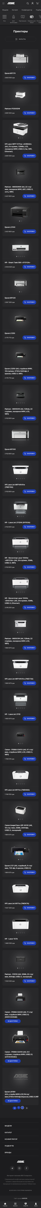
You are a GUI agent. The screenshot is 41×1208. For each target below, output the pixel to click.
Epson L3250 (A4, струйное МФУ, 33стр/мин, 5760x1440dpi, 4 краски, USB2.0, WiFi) (18, 371)
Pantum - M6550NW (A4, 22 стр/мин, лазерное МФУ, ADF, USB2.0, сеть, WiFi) (19, 189)
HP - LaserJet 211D (12, 714)
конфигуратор (11, 1139)
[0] (37, 3)
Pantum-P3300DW (12, 109)
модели (8, 1126)
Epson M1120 (10, 298)
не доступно (13, 1021)
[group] (4, 18)
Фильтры (22, 39)
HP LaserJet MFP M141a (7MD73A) (19, 679)
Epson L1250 (10, 333)
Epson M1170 (10, 73)
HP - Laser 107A (11, 939)
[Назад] (14, 1108)
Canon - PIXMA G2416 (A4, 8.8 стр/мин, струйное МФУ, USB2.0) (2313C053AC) (19, 1054)
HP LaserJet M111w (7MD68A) (17, 790)
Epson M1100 (10, 449)
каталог (8, 1132)
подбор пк (9, 1146)
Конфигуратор (27, 10)
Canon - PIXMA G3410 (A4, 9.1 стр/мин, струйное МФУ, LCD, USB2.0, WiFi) (19, 752)
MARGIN (24, 1198)
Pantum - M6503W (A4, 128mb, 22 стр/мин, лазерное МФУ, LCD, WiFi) (18, 641)
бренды (8, 1152)
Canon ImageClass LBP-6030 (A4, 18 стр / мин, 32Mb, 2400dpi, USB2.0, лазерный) (18, 827)
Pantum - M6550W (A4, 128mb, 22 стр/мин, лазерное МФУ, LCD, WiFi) (18, 411)
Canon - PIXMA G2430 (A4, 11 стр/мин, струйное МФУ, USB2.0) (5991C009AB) (19, 1014)
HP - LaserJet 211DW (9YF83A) (17, 522)
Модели (5, 10)
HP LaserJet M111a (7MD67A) (17, 903)
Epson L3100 (10, 227)
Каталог (15, 10)
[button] (16, 67)
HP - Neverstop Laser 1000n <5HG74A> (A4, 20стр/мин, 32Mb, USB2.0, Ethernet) (19, 600)
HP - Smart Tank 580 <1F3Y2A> (17, 263)
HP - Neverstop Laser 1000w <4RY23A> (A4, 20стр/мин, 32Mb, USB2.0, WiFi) (19, 560)
